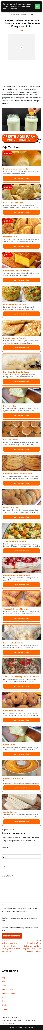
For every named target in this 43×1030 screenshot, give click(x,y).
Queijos (5, 1001)
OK (37, 7)
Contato (5, 1017)
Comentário (7, 876)
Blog (21, 30)
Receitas (5, 1005)
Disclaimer (15, 1017)
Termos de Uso (8, 1023)
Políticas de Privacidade (11, 1020)
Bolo (3, 981)
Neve (12, 1028)
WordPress (28, 1028)
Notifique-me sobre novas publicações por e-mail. (20, 929)
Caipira (5, 985)
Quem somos (29, 1020)
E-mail (5, 857)
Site (3, 866)
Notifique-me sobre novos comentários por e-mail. (20, 919)
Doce (4, 997)
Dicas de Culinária (9, 993)
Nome (5, 847)
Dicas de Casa (7, 989)
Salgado (5, 1009)
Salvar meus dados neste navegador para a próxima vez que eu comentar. (19, 909)
